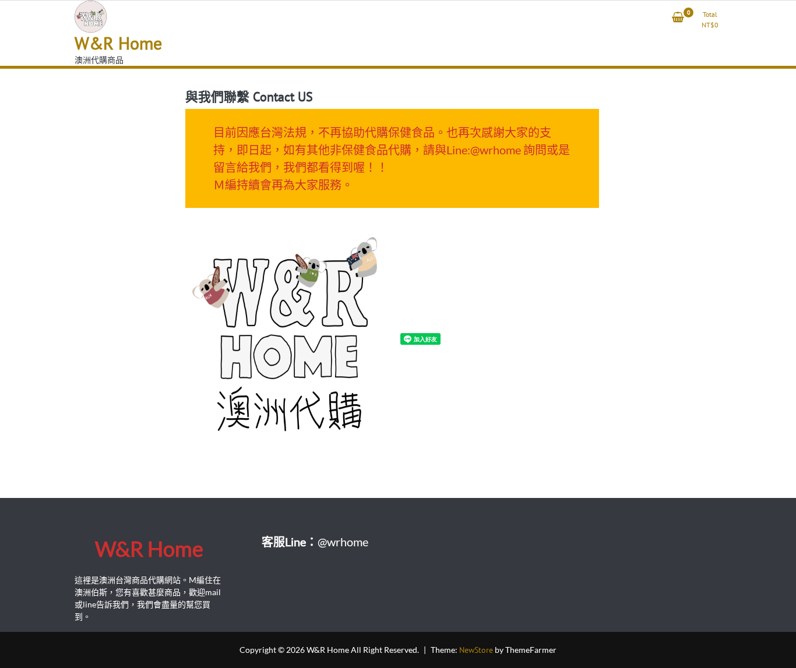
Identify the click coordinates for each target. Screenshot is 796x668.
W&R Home (118, 42)
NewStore (476, 650)
